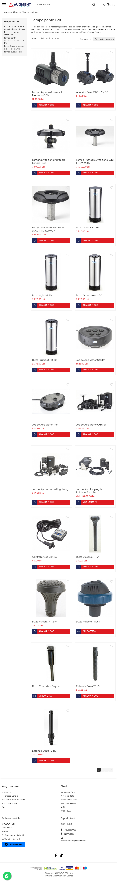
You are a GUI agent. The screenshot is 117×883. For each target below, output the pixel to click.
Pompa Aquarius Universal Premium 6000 (47, 94)
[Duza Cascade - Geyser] (51, 663)
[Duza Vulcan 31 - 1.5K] (95, 534)
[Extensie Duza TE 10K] (95, 663)
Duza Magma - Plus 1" (88, 621)
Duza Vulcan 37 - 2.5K (44, 621)
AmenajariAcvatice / (13, 12)
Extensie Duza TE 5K (44, 750)
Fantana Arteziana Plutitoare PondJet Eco (48, 161)
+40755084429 (70, 830)
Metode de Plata (68, 792)
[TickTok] (61, 855)
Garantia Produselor (69, 800)
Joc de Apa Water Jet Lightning (50, 489)
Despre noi (6, 792)
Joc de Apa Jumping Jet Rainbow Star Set (89, 491)
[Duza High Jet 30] (51, 272)
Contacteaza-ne (15, 844)
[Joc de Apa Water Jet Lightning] (51, 466)
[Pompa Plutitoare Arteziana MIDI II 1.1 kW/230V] (95, 137)
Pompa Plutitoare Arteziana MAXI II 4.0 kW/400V (48, 229)
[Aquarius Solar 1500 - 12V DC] (95, 69)
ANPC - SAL (66, 811)
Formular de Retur (68, 803)
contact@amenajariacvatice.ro (73, 840)
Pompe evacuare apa (13, 52)
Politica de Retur (67, 796)
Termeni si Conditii (10, 796)
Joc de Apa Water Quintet (91, 424)
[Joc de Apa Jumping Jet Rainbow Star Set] (95, 466)
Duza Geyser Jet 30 (87, 227)
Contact (5, 807)
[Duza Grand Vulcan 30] (95, 272)
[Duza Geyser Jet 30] (95, 204)
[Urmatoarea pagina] (111, 770)
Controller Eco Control (44, 556)
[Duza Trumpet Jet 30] (51, 337)
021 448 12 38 (69, 834)
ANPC (63, 807)
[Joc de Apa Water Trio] (51, 401)
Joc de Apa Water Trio (45, 424)
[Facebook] (55, 855)
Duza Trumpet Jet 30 (44, 360)
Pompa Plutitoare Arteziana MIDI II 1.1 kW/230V (95, 161)
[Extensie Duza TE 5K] (51, 727)
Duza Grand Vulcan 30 (89, 295)
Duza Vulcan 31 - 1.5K (87, 556)
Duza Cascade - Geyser (46, 686)
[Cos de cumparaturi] (113, 4)
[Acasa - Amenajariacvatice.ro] (20, 4)
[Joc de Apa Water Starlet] (95, 337)
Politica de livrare (9, 803)
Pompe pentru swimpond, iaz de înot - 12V (14, 40)
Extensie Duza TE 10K (88, 686)
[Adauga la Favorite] (68, 52)
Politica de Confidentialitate (14, 800)
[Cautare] (93, 4)
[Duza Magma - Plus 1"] (95, 598)
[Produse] (4, 5)
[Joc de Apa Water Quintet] (95, 401)
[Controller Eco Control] (51, 534)
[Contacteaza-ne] (104, 4)
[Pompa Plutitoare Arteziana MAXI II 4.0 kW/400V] (51, 204)
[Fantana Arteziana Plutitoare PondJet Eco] (51, 137)
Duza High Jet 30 (42, 295)
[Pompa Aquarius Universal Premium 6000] (51, 69)
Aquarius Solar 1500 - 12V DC (92, 92)
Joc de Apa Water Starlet (90, 360)
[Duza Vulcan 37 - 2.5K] (51, 598)
